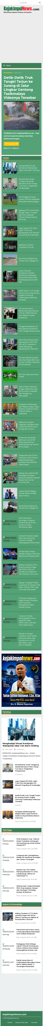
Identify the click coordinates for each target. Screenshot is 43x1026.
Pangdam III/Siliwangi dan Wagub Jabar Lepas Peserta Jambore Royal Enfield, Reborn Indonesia (29, 408)
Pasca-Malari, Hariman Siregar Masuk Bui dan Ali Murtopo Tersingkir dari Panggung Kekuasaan (28, 391)
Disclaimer (34, 1022)
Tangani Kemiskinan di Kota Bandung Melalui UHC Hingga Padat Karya (29, 329)
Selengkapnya (10, 144)
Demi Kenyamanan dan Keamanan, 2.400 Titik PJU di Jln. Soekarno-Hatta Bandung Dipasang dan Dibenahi (28, 344)
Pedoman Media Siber (21, 1022)
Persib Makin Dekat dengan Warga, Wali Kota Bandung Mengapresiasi (29, 554)
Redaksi (10, 1022)
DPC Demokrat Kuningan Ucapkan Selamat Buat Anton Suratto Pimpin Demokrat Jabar (27, 522)
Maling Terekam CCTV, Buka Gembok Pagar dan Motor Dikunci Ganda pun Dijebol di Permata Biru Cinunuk (28, 569)
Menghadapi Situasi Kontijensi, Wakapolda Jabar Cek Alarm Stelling (29, 168)
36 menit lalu (20, 749)
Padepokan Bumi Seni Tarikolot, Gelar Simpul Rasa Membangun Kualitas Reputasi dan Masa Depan (28, 459)
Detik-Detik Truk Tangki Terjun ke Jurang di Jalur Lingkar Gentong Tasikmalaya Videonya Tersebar (20, 88)
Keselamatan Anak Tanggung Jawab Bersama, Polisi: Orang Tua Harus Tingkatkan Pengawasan (28, 183)
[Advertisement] (21, 38)
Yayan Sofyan (9, 749)
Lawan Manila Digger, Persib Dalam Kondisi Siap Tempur (28, 493)
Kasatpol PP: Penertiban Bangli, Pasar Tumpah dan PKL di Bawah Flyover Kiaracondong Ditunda (29, 214)
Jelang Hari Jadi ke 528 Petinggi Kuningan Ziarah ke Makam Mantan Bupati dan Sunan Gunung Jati (29, 477)
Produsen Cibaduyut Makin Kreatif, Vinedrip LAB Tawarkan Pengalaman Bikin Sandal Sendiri (28, 602)
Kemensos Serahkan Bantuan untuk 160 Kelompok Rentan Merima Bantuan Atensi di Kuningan (28, 442)
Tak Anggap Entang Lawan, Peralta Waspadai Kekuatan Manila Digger (29, 199)
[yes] (39, 2)
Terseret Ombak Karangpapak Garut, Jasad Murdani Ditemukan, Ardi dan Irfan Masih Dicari (27, 620)
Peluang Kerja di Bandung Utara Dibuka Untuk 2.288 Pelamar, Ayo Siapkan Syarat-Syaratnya (28, 313)
